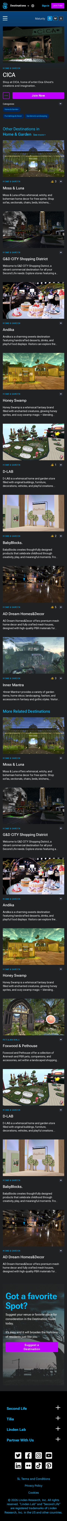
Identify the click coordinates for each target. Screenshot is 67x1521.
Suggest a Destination (32, 1347)
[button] (20, 5)
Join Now (38, 95)
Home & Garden (11, 68)
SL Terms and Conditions (33, 1479)
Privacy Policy (33, 1485)
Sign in (45, 5)
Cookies (33, 1492)
